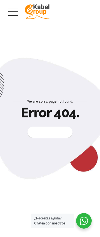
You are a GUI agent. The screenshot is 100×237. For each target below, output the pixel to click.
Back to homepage (50, 132)
